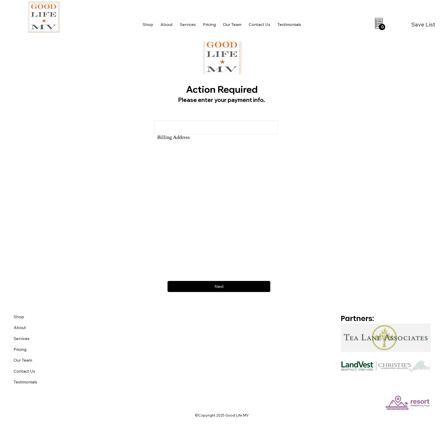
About (20, 327)
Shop (19, 316)
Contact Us (24, 371)
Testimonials (25, 381)
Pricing (20, 349)
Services (22, 338)
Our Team (23, 360)
